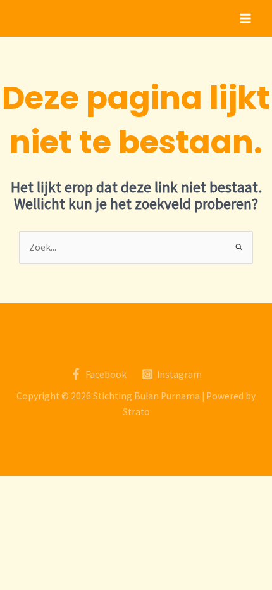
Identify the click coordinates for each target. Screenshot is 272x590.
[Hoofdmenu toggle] (245, 18)
